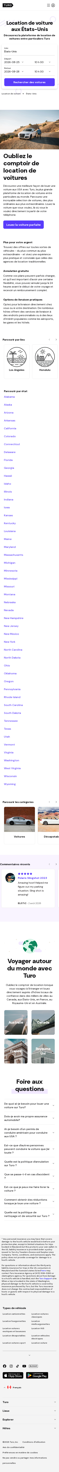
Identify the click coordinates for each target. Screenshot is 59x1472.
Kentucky (10, 523)
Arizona (8, 412)
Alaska (8, 404)
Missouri (9, 586)
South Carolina (13, 704)
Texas (7, 728)
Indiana (8, 499)
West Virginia (12, 768)
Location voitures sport (14, 1343)
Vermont (9, 744)
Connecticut (12, 444)
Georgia (9, 467)
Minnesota (10, 570)
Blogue (33, 1366)
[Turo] (8, 5)
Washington (11, 760)
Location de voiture (11, 94)
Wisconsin (10, 776)
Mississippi (10, 578)
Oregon (9, 681)
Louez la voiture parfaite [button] (23, 224)
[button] (50, 5)
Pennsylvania (12, 689)
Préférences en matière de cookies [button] (20, 1452)
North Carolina (13, 649)
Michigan (9, 562)
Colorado (10, 436)
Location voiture (39, 1343)
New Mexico (11, 633)
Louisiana (10, 531)
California (10, 428)
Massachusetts (13, 554)
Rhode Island (12, 697)
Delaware (10, 452)
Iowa (7, 507)
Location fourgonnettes (14, 1321)
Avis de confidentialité (13, 1447)
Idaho (7, 483)
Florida (8, 459)
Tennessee (11, 720)
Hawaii (8, 475)
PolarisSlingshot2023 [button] (32, 877)
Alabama (9, 396)
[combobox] (29, 51)
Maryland (10, 546)
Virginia (8, 752)
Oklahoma (10, 673)
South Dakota (12, 712)
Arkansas (9, 420)
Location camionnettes (14, 1314)
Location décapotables (14, 1335)
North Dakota (12, 657)
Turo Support (45, 1278)
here (43, 1270)
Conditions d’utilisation (33, 1442)
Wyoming (10, 784)
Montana (9, 594)
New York (9, 641)
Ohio (7, 665)
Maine (8, 538)
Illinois (8, 491)
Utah (7, 736)
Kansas (8, 515)
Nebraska (10, 602)
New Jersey (11, 625)
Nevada (9, 610)
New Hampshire (13, 618)
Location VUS (37, 1328)
